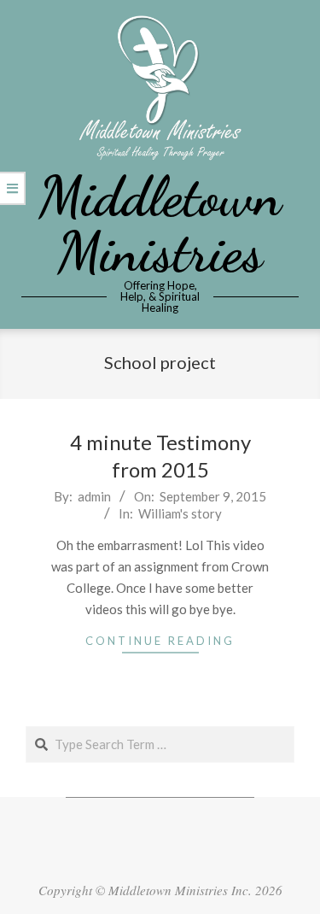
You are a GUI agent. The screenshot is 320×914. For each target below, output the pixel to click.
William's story (180, 513)
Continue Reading (160, 640)
